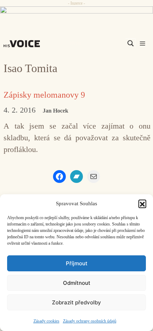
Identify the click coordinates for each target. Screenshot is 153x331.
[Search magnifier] (131, 43)
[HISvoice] (23, 44)
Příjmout (77, 263)
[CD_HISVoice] (76, 13)
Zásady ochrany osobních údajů (89, 321)
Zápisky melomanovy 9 (44, 94)
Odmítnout (76, 283)
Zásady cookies (46, 321)
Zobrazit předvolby (76, 302)
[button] (142, 203)
